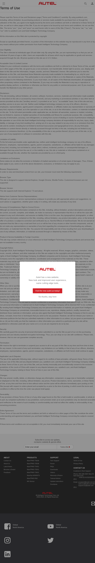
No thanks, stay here (48, 297)
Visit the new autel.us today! (47, 291)
